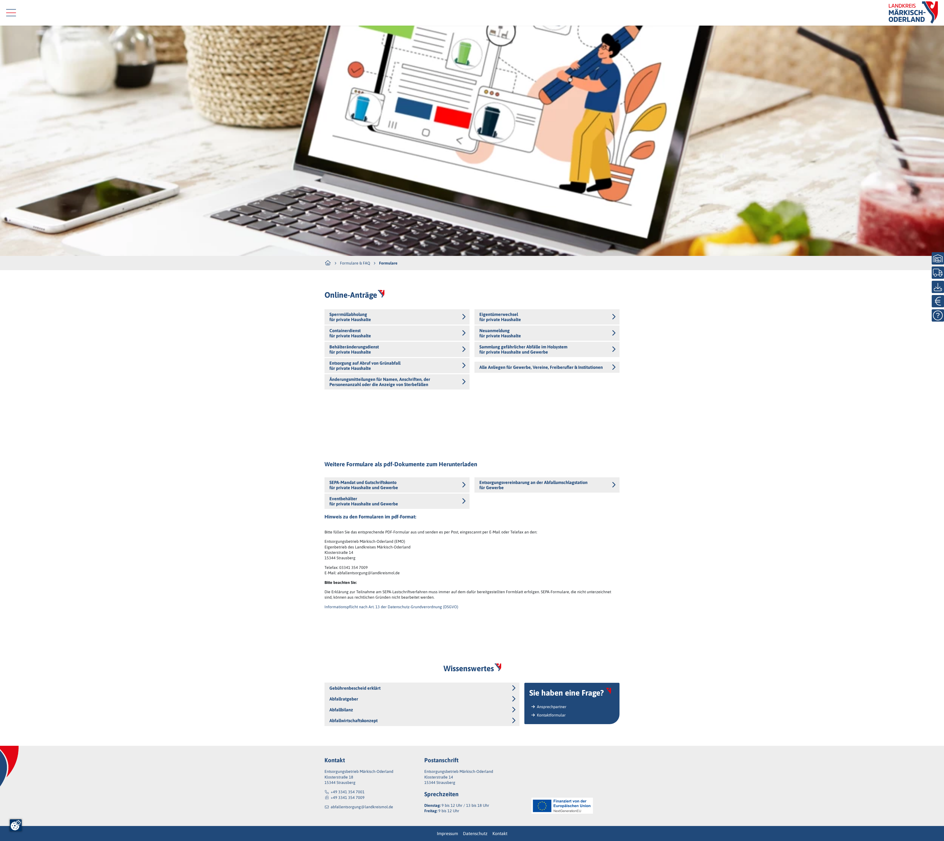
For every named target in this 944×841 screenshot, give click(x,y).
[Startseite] (913, 13)
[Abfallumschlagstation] (938, 258)
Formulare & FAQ (355, 263)
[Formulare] (938, 287)
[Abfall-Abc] (938, 315)
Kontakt (499, 833)
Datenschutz (475, 833)
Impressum (447, 833)
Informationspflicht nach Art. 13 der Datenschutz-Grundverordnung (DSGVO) (391, 607)
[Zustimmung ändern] (16, 825)
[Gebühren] (938, 301)
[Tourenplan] (938, 272)
